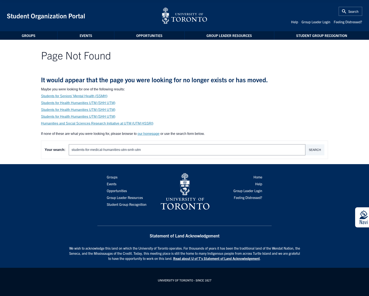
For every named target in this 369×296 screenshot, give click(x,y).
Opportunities (149, 35)
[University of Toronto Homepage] (184, 191)
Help (294, 22)
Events (86, 35)
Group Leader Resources (229, 35)
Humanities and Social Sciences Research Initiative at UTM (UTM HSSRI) (97, 123)
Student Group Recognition (321, 35)
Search (315, 150)
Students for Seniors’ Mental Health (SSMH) (74, 96)
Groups (28, 35)
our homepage (149, 133)
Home (257, 177)
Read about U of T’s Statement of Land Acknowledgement (216, 258)
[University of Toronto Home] (184, 15)
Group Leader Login (316, 22)
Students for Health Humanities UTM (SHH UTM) (78, 103)
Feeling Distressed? (348, 22)
